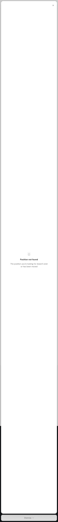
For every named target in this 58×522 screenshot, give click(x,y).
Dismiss (27, 518)
